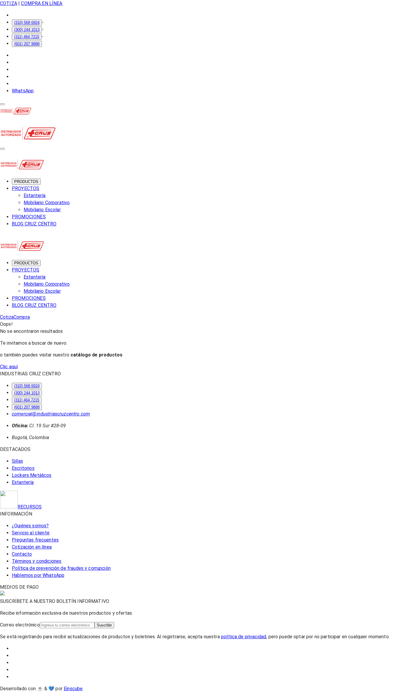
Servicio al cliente (31, 533)
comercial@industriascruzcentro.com (51, 414)
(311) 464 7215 (26, 37)
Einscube (73, 688)
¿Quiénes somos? (30, 526)
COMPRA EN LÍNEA (41, 3)
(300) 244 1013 (27, 29)
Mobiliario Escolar (42, 209)
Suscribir (104, 625)
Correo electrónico (20, 625)
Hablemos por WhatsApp (38, 575)
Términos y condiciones (36, 561)
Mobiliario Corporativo (47, 202)
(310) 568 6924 (27, 22)
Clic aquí (9, 366)
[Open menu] (2, 104)
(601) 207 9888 (27, 44)
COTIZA (8, 3)
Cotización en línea (32, 547)
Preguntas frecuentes (35, 540)
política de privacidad (243, 636)
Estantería (35, 195)
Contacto (22, 554)
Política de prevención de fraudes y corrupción (61, 568)
